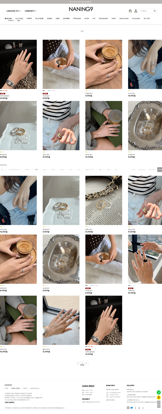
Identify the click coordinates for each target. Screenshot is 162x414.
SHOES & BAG (124, 18)
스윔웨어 (27, 169)
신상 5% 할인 (19, 18)
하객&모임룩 (77, 18)
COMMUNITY (30, 11)
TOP (94, 18)
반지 (36, 169)
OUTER (86, 18)
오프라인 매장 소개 (34, 388)
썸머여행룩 (66, 18)
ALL (2, 169)
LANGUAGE (13, 11)
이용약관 (25, 388)
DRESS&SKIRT (103, 18)
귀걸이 (62, 169)
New (133, 169)
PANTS (114, 18)
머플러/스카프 (89, 169)
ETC (116, 169)
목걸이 (53, 169)
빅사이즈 (11, 20)
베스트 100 (8, 18)
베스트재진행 (39, 18)
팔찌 (44, 169)
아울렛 (58, 18)
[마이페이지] (136, 11)
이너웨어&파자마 (14, 169)
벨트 (100, 169)
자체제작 (29, 18)
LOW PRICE (141, 169)
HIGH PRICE (152, 169)
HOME (6, 388)
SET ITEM (147, 18)
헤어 (78, 169)
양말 (108, 169)
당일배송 (49, 18)
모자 (70, 169)
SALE (18, 20)
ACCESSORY (136, 18)
